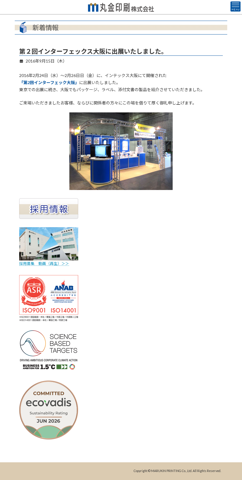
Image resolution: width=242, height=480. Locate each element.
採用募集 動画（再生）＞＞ (44, 263)
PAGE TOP (230, 459)
